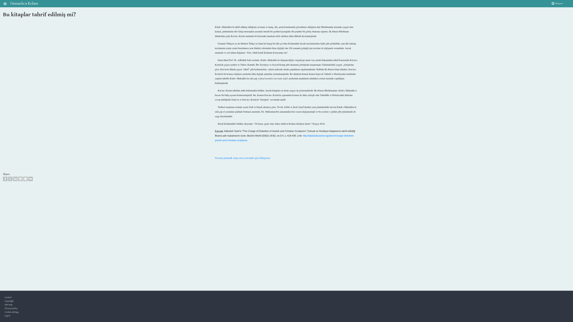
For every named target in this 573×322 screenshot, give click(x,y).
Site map (9, 304)
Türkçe (558, 3)
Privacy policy (11, 308)
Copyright (9, 301)
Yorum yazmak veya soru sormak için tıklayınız (242, 158)
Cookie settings (12, 312)
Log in (7, 315)
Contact (8, 297)
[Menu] (7, 4)
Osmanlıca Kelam (24, 3)
